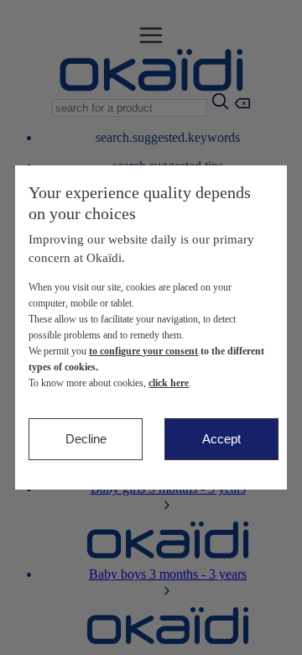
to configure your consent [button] (143, 351)
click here (168, 383)
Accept (221, 439)
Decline (86, 439)
